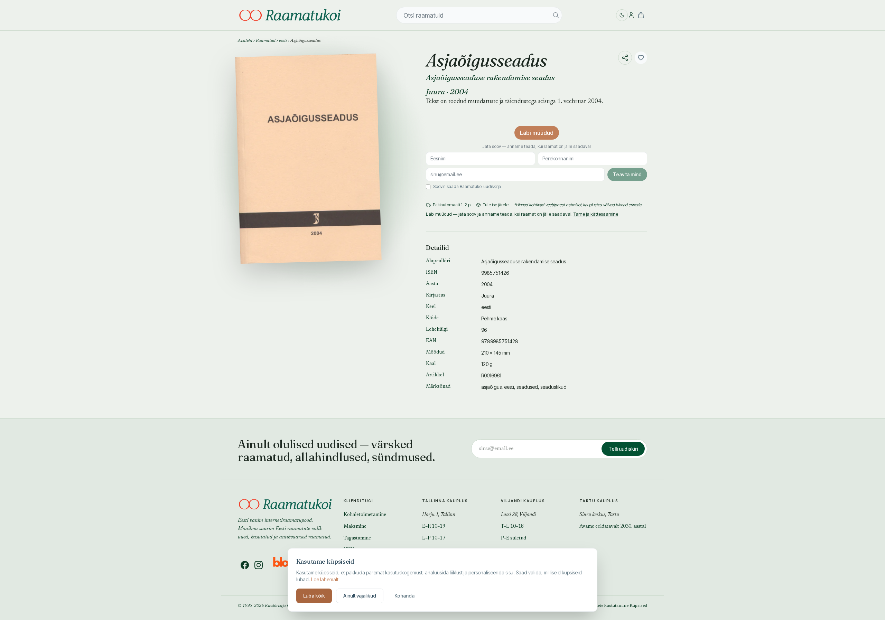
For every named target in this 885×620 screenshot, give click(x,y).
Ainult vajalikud (359, 596)
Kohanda (404, 596)
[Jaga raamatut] (625, 58)
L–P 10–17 (433, 538)
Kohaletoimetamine (365, 515)
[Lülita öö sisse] (622, 15)
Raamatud (266, 41)
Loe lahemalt (324, 579)
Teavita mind (627, 174)
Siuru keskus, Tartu (599, 515)
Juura (435, 91)
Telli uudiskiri (623, 449)
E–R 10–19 (433, 526)
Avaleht (245, 41)
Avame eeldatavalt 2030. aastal (612, 526)
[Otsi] (555, 15)
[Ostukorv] (641, 15)
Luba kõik (314, 596)
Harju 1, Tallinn (438, 515)
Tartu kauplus (598, 501)
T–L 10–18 (512, 526)
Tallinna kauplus (445, 501)
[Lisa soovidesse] (641, 57)
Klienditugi (358, 501)
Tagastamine (357, 538)
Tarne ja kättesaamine (596, 214)
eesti (283, 41)
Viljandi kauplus (523, 501)
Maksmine (355, 526)
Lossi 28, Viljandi (518, 515)
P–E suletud (513, 538)
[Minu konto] (631, 15)
